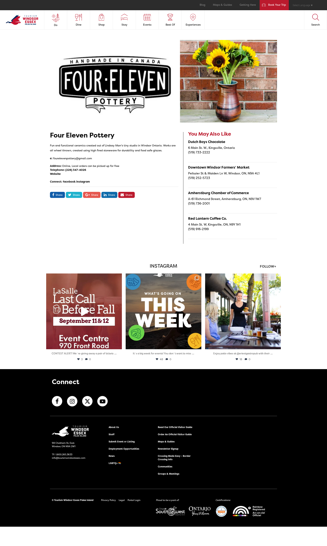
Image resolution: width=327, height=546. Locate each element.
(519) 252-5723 (199, 178)
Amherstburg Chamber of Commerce (218, 193)
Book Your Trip (277, 5)
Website (55, 174)
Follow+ (268, 266)
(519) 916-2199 (198, 229)
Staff (111, 434)
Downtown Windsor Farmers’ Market (218, 167)
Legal (122, 500)
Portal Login (134, 500)
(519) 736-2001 (199, 203)
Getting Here (248, 5)
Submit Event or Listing (122, 441)
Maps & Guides (222, 5)
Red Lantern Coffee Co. (207, 218)
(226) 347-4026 (75, 170)
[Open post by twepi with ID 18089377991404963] (84, 311)
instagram (83, 181)
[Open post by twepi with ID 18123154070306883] (163, 311)
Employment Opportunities (124, 448)
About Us (114, 427)
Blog (202, 5)
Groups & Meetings (168, 473)
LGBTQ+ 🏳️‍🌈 (115, 463)
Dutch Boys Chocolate (206, 141)
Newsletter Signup (168, 448)
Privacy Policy (108, 500)
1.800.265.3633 (64, 454)
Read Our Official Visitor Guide (175, 427)
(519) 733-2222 (199, 152)
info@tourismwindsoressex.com (68, 457)
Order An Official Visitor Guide (175, 434)
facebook (69, 181)
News (112, 456)
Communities (165, 466)
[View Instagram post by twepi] (118, 344)
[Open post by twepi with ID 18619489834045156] (243, 311)
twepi (83, 277)
